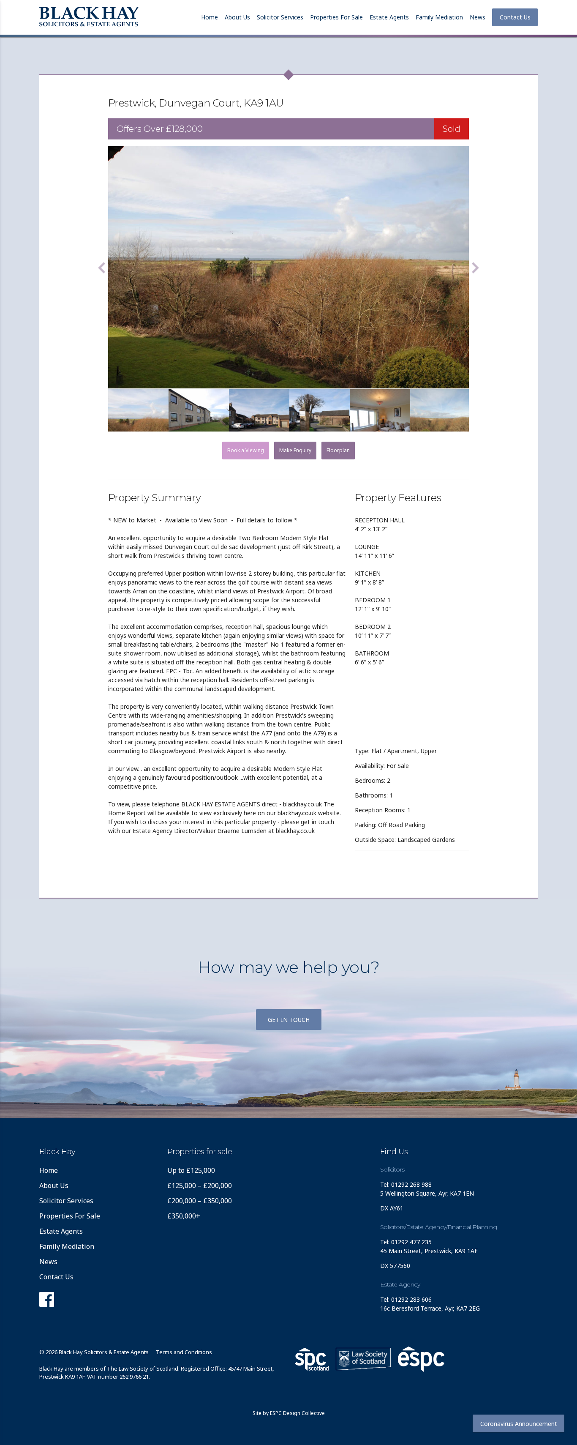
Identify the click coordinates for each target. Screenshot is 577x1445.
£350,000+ (183, 1216)
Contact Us (515, 17)
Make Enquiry (295, 450)
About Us (237, 17)
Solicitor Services (280, 17)
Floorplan (338, 450)
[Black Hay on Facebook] (46, 1301)
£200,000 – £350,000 (199, 1200)
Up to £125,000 (191, 1170)
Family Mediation (439, 17)
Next (475, 268)
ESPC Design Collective (297, 1413)
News (477, 17)
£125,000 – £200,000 (199, 1185)
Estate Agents (389, 17)
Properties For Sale (336, 17)
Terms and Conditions (184, 1352)
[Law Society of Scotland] (363, 1359)
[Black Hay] (89, 17)
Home (209, 17)
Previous (102, 268)
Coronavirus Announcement (518, 1424)
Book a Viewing (245, 450)
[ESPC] (312, 1359)
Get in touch (289, 1020)
